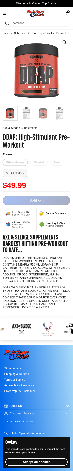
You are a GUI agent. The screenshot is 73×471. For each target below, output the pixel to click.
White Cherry (15, 162)
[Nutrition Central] (35, 13)
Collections (20, 33)
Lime (57, 162)
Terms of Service (14, 379)
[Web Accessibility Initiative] (71, 467)
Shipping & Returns (16, 374)
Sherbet (39, 162)
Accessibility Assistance (19, 385)
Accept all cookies (36, 462)
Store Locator (12, 368)
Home (6, 33)
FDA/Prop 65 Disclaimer (19, 390)
